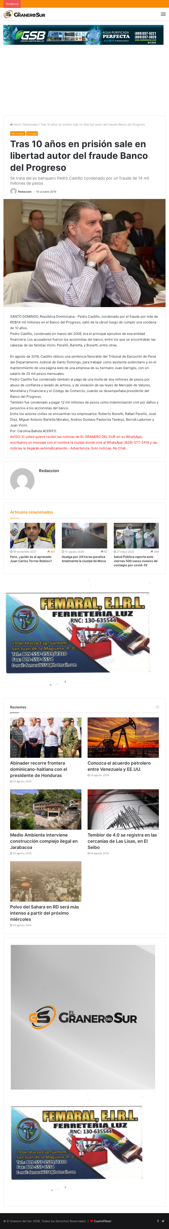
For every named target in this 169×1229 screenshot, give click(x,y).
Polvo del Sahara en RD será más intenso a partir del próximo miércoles (44, 913)
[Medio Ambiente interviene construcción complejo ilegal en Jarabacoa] (45, 809)
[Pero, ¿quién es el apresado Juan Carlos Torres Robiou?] (32, 535)
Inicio (17, 124)
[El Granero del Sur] (24, 14)
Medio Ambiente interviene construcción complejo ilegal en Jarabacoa (44, 841)
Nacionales (30, 124)
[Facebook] (157, 1221)
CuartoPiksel (102, 1221)
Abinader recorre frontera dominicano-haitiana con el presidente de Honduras (38, 769)
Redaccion (24, 191)
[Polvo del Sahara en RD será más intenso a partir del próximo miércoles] (45, 881)
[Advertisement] (84, 82)
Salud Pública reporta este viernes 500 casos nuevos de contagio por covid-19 (136, 561)
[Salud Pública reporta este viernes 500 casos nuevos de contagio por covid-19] (136, 535)
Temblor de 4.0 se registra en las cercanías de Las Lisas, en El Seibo (122, 841)
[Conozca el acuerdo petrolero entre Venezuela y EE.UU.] (123, 737)
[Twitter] (163, 1221)
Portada (32, 133)
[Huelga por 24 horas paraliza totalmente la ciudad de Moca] (84, 535)
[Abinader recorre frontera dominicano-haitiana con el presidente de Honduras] (45, 737)
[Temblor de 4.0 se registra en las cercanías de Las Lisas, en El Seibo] (123, 809)
